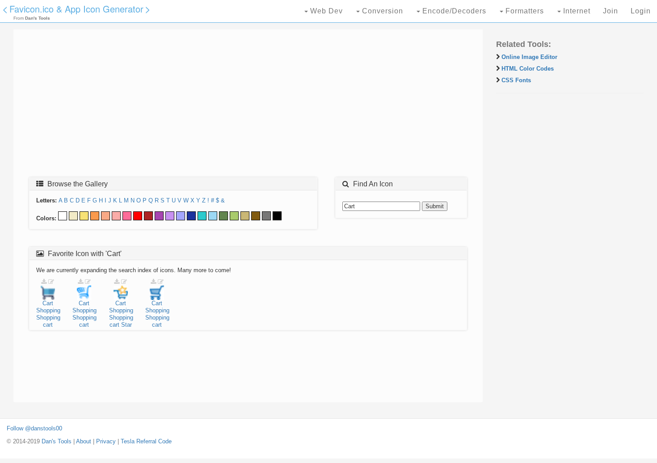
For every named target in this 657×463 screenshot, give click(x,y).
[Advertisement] (248, 105)
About (83, 441)
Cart (47, 303)
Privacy (106, 441)
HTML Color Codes (527, 68)
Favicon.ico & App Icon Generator (76, 8)
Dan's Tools (57, 441)
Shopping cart (48, 321)
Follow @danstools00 (34, 428)
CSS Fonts (516, 80)
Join (610, 11)
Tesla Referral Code (146, 441)
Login (641, 11)
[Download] (43, 281)
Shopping (48, 310)
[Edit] (51, 281)
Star (126, 324)
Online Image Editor (529, 57)
